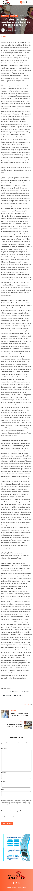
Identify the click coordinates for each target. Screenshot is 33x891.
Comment (4, 748)
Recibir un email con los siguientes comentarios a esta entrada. (16, 812)
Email (3, 781)
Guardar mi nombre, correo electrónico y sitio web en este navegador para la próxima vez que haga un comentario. (16, 803)
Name (3, 772)
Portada (14, 15)
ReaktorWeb (22, 887)
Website (3, 790)
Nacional (5, 15)
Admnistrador (12, 30)
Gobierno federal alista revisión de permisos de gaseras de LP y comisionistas (19, 714)
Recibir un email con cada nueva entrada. (16, 817)
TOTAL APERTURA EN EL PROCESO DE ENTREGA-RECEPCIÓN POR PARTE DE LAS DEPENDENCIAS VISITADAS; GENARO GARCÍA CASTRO (12, 725)
